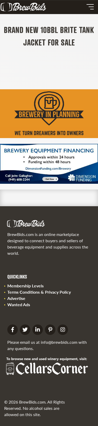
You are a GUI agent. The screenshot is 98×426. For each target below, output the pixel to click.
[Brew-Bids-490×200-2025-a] (49, 182)
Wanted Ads (18, 304)
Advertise (16, 298)
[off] (90, 6)
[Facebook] (12, 329)
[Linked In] (37, 329)
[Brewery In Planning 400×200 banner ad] (49, 136)
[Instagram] (62, 329)
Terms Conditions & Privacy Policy (39, 292)
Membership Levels (25, 286)
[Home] (25, 7)
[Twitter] (25, 329)
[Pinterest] (50, 329)
